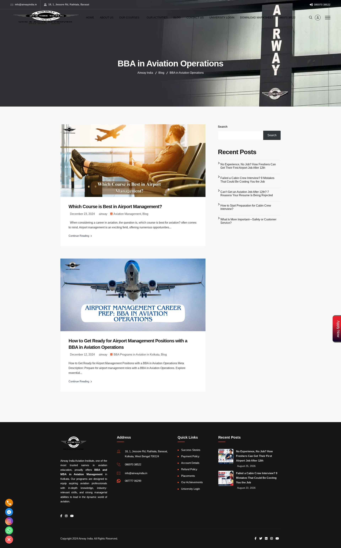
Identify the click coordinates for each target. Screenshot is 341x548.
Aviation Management (127, 213)
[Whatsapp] (9, 530)
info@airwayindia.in (26, 4)
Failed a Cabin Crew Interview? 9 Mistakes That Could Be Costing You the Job (256, 478)
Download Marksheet (256, 17)
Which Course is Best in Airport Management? (115, 206)
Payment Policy (190, 456)
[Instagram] (9, 521)
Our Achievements (192, 482)
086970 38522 (321, 4)
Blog (177, 17)
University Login (221, 17)
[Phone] (9, 503)
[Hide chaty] (9, 540)
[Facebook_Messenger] (9, 512)
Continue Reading (79, 235)
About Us (106, 17)
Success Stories (190, 449)
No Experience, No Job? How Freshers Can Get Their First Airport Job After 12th (254, 456)
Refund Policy (189, 469)
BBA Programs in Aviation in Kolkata (136, 354)
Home (90, 17)
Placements (188, 475)
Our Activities (157, 17)
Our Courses (129, 17)
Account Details (190, 462)
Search (223, 126)
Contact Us (195, 17)
